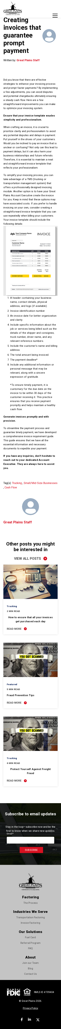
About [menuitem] (30, 957)
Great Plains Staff (28, 60)
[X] (38, 1019)
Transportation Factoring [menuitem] (30, 917)
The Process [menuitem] (30, 903)
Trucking (17, 483)
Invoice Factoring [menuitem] (30, 922)
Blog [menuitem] (30, 968)
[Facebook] (22, 1019)
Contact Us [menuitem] (30, 974)
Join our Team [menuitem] (30, 963)
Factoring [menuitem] (30, 897)
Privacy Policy (30, 1008)
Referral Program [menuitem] (31, 943)
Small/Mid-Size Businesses (40, 483)
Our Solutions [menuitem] (30, 932)
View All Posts (27, 559)
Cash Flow (11, 487)
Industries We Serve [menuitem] (30, 912)
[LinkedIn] (29, 1019)
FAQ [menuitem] (30, 948)
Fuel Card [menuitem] (30, 937)
